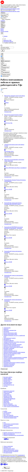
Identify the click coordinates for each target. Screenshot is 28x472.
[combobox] (7, 47)
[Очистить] (3, 50)
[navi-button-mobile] (2, 33)
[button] (2, 28)
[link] (3, 25)
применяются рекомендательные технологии (13, 455)
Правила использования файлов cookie (10, 11)
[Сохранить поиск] (2, 54)
